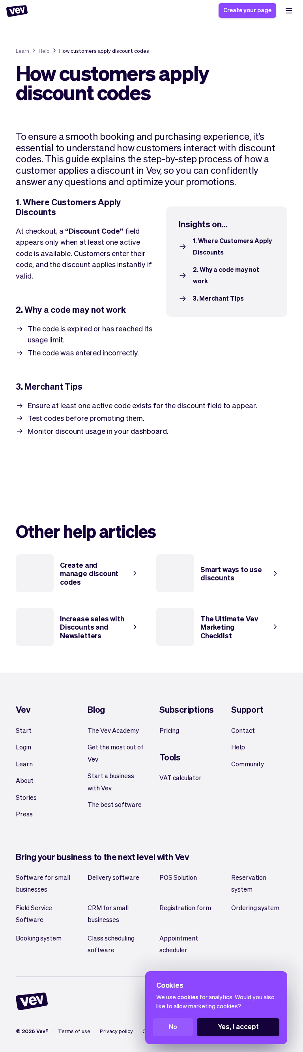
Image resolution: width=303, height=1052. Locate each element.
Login (23, 747)
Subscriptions (186, 709)
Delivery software (113, 877)
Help (44, 50)
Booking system (39, 938)
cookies (187, 997)
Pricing (169, 730)
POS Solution (178, 877)
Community (247, 764)
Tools (170, 756)
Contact (243, 730)
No (173, 1026)
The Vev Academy (113, 730)
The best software (115, 804)
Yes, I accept (238, 1026)
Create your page (247, 10)
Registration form (185, 907)
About (25, 780)
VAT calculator (180, 777)
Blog (96, 709)
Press (24, 814)
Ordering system (255, 907)
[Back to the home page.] (17, 11)
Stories (26, 797)
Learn (22, 50)
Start (24, 730)
